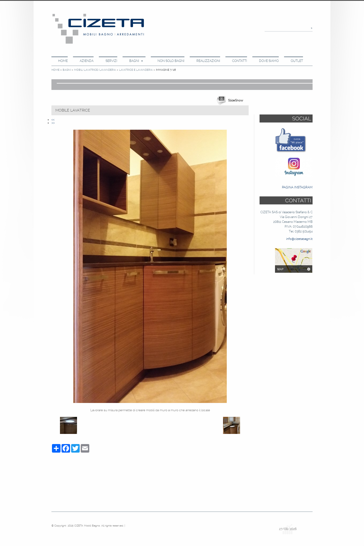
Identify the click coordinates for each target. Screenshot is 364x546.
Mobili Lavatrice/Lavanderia (95, 69)
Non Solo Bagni (170, 61)
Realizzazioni (208, 61)
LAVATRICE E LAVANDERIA (136, 69)
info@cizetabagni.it (299, 239)
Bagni (134, 61)
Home (63, 61)
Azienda (87, 61)
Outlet (297, 61)
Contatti (239, 61)
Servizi (111, 61)
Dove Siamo (269, 61)
